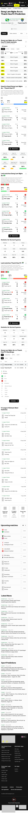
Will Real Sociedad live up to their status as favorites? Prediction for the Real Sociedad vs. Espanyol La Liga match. (12, 728)
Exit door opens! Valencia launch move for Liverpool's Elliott (11, 620)
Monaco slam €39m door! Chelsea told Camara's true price (13, 607)
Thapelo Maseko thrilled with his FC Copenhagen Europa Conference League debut (13, 651)
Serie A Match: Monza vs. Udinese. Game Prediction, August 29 (11, 701)
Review (4, 33)
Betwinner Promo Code (6, 754)
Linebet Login (4, 774)
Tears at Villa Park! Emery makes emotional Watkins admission (12, 657)
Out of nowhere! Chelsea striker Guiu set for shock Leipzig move (13, 638)
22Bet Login (3, 776)
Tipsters (16, 771)
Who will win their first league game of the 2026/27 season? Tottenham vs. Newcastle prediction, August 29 (12, 708)
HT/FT (18, 354)
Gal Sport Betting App (19, 759)
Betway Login (4, 780)
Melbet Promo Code (5, 756)
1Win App (17, 749)
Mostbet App (17, 753)
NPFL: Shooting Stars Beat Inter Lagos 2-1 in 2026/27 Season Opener (12, 644)
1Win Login (3, 772)
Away (11, 358)
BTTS (7, 48)
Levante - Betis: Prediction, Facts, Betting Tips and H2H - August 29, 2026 (14, 694)
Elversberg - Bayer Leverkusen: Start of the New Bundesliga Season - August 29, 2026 (13, 676)
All (2, 354)
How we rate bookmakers (16, 789)
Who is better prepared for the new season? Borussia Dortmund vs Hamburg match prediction (13, 715)
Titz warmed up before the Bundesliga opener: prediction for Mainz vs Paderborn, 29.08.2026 (13, 682)
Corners (12, 48)
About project (4, 787)
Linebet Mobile (18, 755)
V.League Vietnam (17, 8)
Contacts (12, 787)
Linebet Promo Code (5, 758)
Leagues (23, 5)
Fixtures (14, 515)
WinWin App (17, 757)
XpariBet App (17, 761)
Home (6, 358)
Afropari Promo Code (6, 760)
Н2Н (21, 33)
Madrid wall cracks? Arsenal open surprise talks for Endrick (13, 626)
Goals (3, 48)
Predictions (10, 5)
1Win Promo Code (5, 752)
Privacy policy (19, 787)
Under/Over (7, 354)
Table (14, 514)
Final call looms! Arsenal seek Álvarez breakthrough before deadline (10, 601)
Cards (18, 48)
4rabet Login (4, 778)
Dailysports (3, 8)
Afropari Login (4, 770)
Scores (17, 5)
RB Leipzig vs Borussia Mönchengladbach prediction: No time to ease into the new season (13, 688)
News (3, 5)
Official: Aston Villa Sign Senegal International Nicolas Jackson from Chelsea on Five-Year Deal (13, 632)
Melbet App (17, 751)
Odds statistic (13, 33)
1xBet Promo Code (5, 750)
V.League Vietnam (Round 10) (13, 19)
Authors (16, 769)
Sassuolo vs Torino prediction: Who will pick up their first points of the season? (13, 721)
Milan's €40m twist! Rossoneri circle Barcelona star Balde (13, 613)
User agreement (5, 789)
